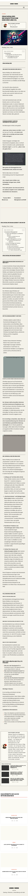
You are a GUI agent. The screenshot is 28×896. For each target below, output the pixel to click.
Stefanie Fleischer (15, 23)
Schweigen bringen (8, 182)
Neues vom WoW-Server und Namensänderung (14, 237)
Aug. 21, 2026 (15, 847)
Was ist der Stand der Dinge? (14, 248)
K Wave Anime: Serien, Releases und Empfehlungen (14, 818)
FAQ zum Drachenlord (12, 244)
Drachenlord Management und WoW (20, 198)
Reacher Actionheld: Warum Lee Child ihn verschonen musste (16, 773)
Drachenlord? (15, 665)
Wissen (14, 842)
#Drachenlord (13, 27)
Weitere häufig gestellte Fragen (16, 250)
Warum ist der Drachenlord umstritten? (16, 247)
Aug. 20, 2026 (15, 769)
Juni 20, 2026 (15, 782)
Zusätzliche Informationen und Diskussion (14, 241)
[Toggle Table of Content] (22, 51)
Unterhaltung (10, 698)
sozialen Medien (15, 674)
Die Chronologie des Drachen (13, 243)
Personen (4, 13)
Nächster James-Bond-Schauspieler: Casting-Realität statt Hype (17, 779)
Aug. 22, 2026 (15, 820)
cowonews (14, 890)
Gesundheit (6, 383)
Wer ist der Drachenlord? (13, 246)
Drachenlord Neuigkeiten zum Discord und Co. (10, 18)
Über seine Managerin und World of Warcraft (15, 234)
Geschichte (6, 191)
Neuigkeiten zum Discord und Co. (14, 54)
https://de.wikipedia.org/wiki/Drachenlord (14, 713)
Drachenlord (8, 53)
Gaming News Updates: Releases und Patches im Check (14, 872)
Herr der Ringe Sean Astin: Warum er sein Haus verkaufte (18, 766)
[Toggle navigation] (24, 7)
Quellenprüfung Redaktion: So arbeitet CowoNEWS (14, 845)
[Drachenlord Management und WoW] (14, 215)
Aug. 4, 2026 (15, 775)
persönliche (14, 423)
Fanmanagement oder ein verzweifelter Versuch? (13, 57)
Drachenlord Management (11, 232)
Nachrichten (14, 869)
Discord (5, 78)
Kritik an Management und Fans (14, 239)
